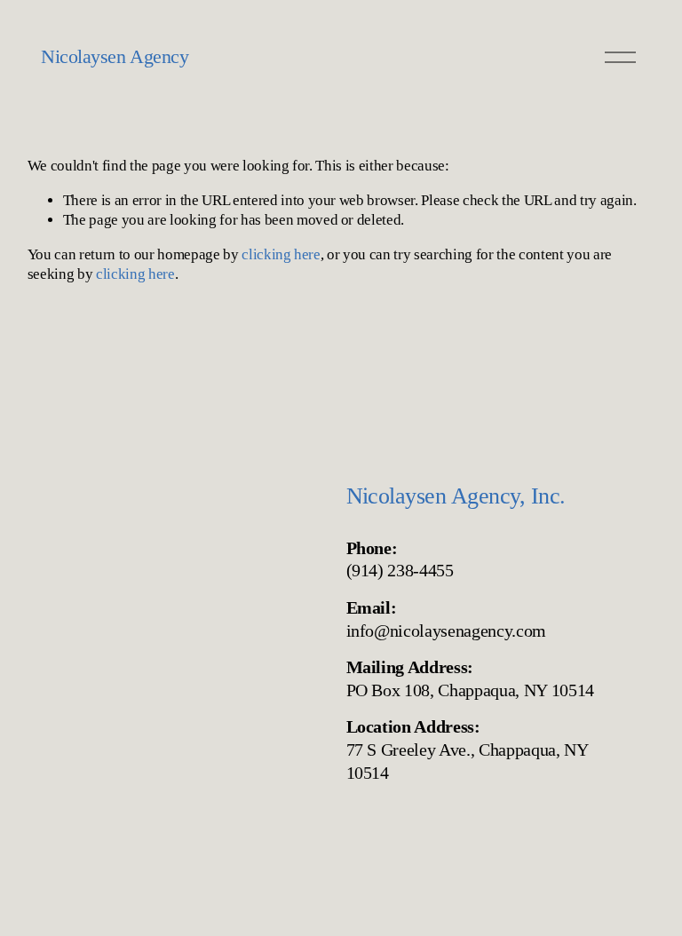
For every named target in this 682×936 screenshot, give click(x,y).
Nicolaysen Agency (114, 56)
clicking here (281, 254)
